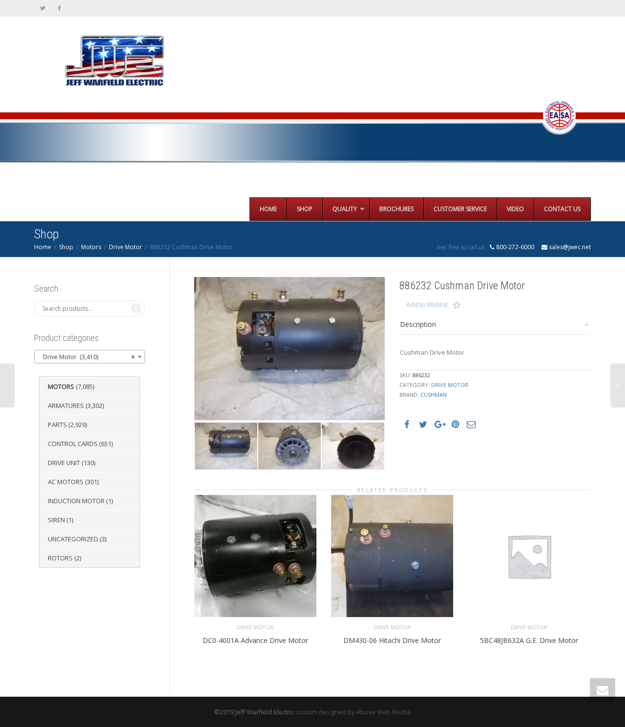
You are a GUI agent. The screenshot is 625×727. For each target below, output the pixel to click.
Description (418, 324)
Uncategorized (73, 539)
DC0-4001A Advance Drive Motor (255, 640)
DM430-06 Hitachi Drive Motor (392, 640)
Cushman (433, 394)
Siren (56, 519)
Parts (57, 424)
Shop (66, 247)
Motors (91, 247)
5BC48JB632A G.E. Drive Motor (529, 640)
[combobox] (89, 357)
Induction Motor (76, 500)
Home (42, 247)
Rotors (60, 558)
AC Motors (65, 481)
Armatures (66, 405)
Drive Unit (64, 462)
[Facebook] (59, 8)
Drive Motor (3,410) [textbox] (87, 357)
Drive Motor (125, 247)
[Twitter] (43, 8)
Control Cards (73, 443)
